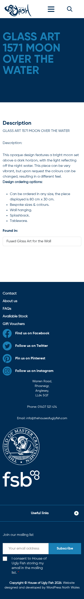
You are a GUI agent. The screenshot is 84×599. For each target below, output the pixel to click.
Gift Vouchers (14, 324)
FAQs (7, 309)
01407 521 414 (47, 406)
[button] (69, 9)
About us (10, 301)
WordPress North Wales (63, 587)
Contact (10, 293)
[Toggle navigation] (52, 9)
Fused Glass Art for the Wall (28, 241)
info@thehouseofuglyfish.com (46, 418)
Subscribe (65, 548)
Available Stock (15, 316)
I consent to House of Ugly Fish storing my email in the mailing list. (29, 565)
